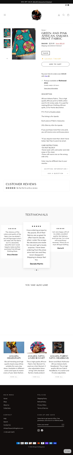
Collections (7, 408)
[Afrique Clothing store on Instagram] (38, 430)
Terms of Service (42, 408)
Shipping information (55, 169)
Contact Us (7, 425)
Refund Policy (41, 401)
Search (6, 422)
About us (6, 405)
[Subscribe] (63, 424)
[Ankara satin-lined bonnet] (36, 347)
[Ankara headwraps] (14, 347)
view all (36, 377)
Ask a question (55, 173)
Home (43, 30)
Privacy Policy (41, 405)
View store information (51, 88)
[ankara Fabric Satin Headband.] (59, 347)
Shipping (44, 46)
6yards (45, 53)
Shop (5, 401)
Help (5, 418)
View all (14, 377)
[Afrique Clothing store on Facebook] (42, 430)
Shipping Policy (42, 398)
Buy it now (55, 69)
